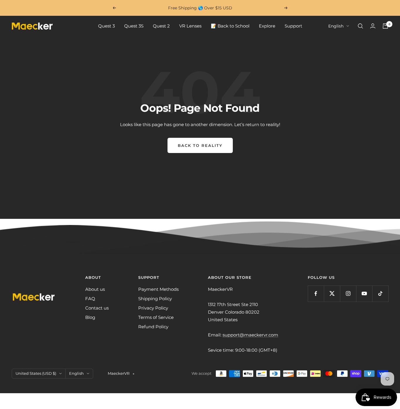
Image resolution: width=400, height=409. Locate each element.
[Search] (360, 26)
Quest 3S (133, 26)
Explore (267, 26)
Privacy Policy (153, 308)
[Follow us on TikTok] (380, 294)
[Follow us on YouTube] (364, 294)
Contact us (97, 308)
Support (293, 26)
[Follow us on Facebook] (316, 294)
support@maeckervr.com (250, 335)
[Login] (372, 25)
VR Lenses (190, 26)
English (335, 26)
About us (95, 289)
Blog (90, 317)
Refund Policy (153, 326)
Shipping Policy (155, 298)
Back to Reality (200, 145)
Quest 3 (106, 26)
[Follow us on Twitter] (332, 294)
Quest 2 (161, 26)
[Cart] (385, 26)
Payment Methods (158, 289)
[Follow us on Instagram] (348, 294)
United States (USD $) (36, 373)
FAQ (90, 298)
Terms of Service (156, 317)
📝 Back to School (230, 26)
